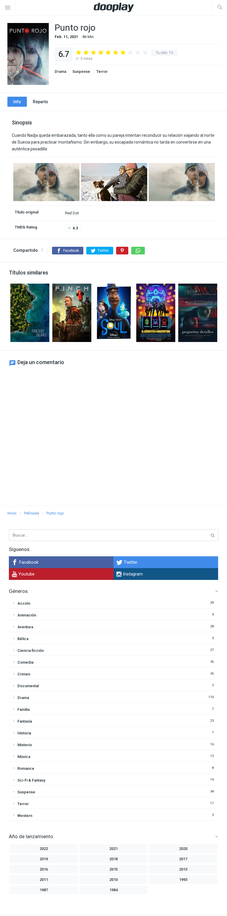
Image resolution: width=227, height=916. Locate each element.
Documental (28, 686)
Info (17, 101)
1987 (44, 890)
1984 (113, 890)
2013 (183, 869)
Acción (23, 603)
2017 (183, 859)
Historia (24, 733)
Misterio (24, 745)
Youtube (26, 574)
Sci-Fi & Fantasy (31, 780)
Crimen (23, 674)
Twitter (130, 562)
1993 (183, 879)
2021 (113, 848)
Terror (102, 71)
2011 (44, 879)
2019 (44, 859)
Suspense (81, 71)
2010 (113, 879)
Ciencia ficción (30, 650)
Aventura (25, 627)
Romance (25, 768)
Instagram (133, 574)
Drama (60, 71)
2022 (44, 848)
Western (24, 815)
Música (23, 756)
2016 (44, 869)
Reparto (40, 101)
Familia (23, 709)
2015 (113, 869)
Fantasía (24, 721)
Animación (26, 615)
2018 (113, 859)
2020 (183, 848)
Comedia (25, 662)
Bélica (22, 639)
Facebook (28, 562)
